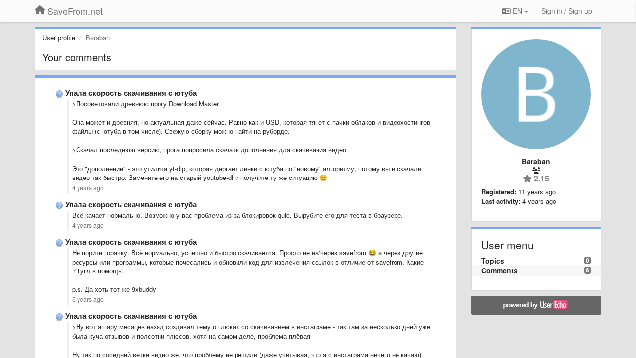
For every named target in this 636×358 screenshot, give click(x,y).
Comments (499, 270)
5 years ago (88, 299)
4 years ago (88, 187)
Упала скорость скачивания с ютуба (131, 93)
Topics (492, 261)
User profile (58, 37)
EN (517, 11)
